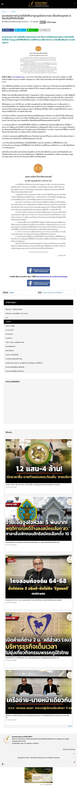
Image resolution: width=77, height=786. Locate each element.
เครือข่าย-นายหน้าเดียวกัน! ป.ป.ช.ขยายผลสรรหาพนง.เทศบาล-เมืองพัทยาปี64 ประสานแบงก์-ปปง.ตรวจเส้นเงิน (37, 716)
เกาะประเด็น (9, 330)
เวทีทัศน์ (13, 12)
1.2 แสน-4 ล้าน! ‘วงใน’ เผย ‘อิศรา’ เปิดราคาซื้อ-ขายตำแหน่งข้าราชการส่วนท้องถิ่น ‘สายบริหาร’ (32, 485)
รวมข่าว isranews (12, 355)
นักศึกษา (60, 292)
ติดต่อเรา (65, 749)
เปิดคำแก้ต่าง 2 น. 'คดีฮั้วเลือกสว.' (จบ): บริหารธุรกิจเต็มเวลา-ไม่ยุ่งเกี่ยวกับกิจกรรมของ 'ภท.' (32, 658)
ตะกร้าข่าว (9, 338)
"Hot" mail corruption (15, 342)
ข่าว (7, 317)
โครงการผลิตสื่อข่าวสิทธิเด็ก (15, 367)
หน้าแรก (4, 12)
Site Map (72, 749)
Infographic (10, 346)
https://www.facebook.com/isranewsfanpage (51, 276)
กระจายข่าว (9, 334)
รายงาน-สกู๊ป (10, 326)
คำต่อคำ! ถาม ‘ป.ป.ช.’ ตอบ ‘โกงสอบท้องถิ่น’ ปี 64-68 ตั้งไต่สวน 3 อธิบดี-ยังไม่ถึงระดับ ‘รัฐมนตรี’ (33, 600)
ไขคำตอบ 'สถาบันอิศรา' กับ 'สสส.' (17, 313)
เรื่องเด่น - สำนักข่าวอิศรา (14, 309)
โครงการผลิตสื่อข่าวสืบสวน (15, 371)
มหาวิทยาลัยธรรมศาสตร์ (50, 292)
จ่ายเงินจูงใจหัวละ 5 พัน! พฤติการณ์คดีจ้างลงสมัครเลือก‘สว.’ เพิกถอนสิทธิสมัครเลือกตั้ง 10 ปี (32, 542)
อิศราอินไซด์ (10, 350)
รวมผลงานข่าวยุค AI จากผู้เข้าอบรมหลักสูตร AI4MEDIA (24, 363)
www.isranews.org (18, 77)
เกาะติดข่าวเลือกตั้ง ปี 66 (14, 359)
